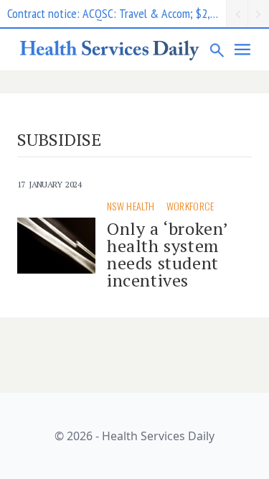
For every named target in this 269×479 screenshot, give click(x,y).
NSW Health (131, 205)
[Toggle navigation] (243, 49)
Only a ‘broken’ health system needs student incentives (167, 254)
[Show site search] (217, 49)
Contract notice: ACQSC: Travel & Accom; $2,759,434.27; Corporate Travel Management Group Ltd (116, 13)
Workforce (190, 205)
